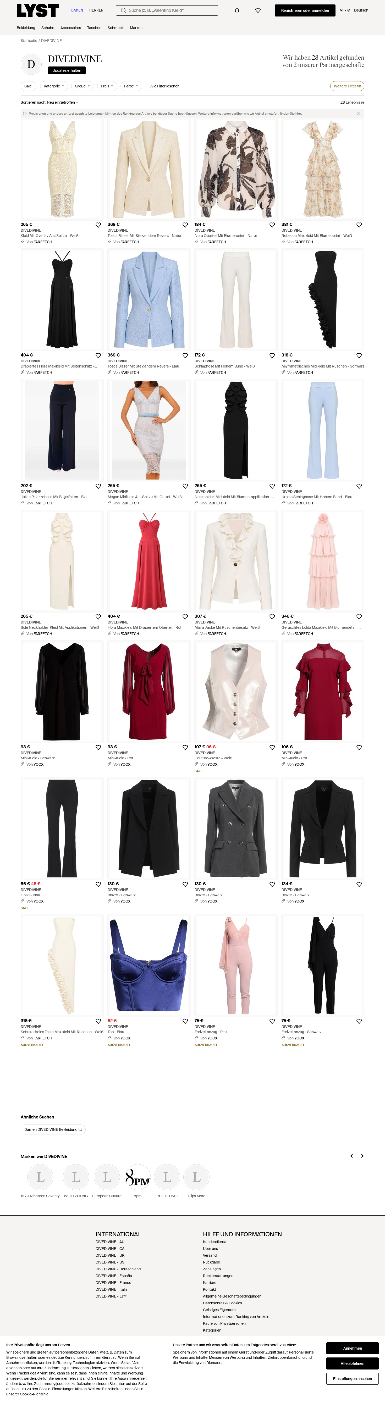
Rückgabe (211, 1262)
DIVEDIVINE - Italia (112, 1289)
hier (298, 114)
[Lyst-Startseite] (38, 10)
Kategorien (212, 1330)
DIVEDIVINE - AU (110, 1241)
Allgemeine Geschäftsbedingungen (232, 1296)
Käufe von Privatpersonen (224, 1323)
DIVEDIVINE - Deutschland (118, 1269)
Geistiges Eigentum (219, 1309)
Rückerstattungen (218, 1275)
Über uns (210, 1248)
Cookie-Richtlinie (34, 1394)
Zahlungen (212, 1269)
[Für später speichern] (98, 225)
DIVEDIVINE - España (114, 1275)
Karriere (209, 1282)
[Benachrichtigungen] (237, 10)
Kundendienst (214, 1241)
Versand (210, 1255)
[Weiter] (362, 1157)
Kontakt (209, 1289)
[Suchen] (123, 10)
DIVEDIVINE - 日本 (111, 1296)
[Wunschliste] (258, 10)
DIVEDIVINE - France (113, 1282)
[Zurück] (352, 1157)
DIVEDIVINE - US (110, 1262)
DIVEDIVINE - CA (110, 1248)
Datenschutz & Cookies (222, 1303)
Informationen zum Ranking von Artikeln (236, 1316)
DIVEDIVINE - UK (110, 1255)
